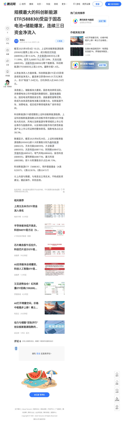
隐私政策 (43, 409)
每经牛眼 (17, 217)
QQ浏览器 (38, 412)
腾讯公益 (31, 412)
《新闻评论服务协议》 (46, 341)
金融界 (16, 255)
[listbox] (39, 266)
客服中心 (54, 412)
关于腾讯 (18, 409)
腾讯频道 (46, 412)
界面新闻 (17, 294)
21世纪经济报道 (20, 236)
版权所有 (42, 419)
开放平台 (51, 409)
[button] (102, 21)
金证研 (16, 333)
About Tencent (27, 409)
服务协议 (36, 409)
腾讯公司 (36, 419)
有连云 (16, 313)
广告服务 (58, 409)
